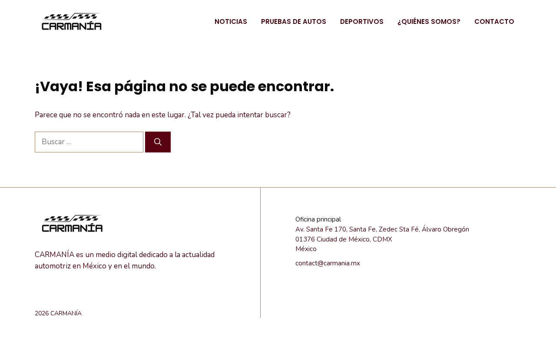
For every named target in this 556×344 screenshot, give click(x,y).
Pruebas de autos (293, 21)
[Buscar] (158, 142)
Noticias (231, 21)
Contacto (494, 21)
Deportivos (362, 21)
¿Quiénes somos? (428, 21)
